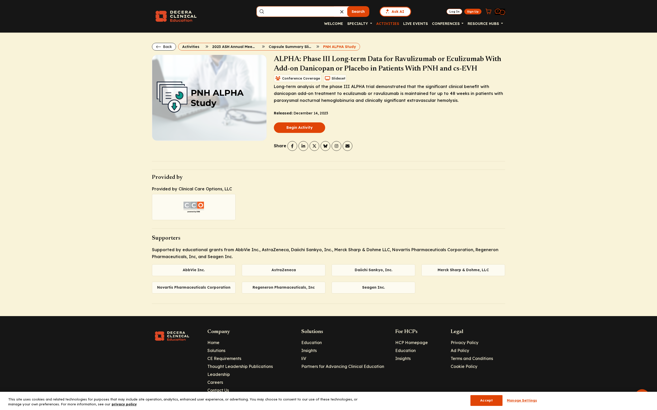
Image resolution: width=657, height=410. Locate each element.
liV (303, 358)
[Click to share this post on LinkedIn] (303, 146)
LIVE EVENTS (415, 23)
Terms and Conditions (472, 358)
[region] (328, 401)
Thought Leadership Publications (240, 366)
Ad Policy (460, 350)
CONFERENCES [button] (446, 23)
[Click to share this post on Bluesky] (325, 146)
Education (311, 342)
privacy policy (124, 404)
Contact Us (218, 390)
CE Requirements (224, 358)
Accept (486, 400)
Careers (215, 382)
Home (213, 342)
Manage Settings (522, 400)
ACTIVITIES (387, 23)
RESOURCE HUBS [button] (484, 23)
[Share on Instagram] (336, 146)
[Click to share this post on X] (314, 146)
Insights (309, 350)
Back (167, 46)
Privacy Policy (464, 342)
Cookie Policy (464, 366)
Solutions (216, 350)
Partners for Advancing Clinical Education (342, 366)
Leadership (218, 374)
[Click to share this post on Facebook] (292, 146)
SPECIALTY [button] (358, 23)
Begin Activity (299, 127)
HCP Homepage (411, 342)
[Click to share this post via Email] (347, 146)
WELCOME (333, 23)
